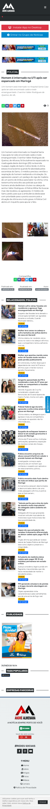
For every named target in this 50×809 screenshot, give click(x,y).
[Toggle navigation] (45, 7)
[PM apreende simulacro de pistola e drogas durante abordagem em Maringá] (8, 589)
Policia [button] (6, 675)
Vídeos (26, 780)
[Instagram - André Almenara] (25, 751)
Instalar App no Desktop (27, 27)
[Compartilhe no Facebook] (7, 106)
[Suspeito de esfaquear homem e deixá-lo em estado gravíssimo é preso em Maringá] (8, 437)
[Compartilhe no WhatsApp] (3, 106)
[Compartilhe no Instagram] (11, 106)
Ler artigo (23, 326)
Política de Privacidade (25, 787)
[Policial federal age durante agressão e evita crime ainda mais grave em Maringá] (8, 412)
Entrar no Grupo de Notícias (26, 34)
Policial (21, 323)
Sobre (26, 769)
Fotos (26, 776)
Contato (26, 784)
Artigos (26, 773)
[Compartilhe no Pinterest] (22, 106)
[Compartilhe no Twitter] (15, 106)
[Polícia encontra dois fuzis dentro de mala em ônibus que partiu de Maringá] (8, 484)
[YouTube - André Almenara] (30, 751)
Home (26, 765)
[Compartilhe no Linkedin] (18, 106)
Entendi (43, 802)
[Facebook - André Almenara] (19, 751)
